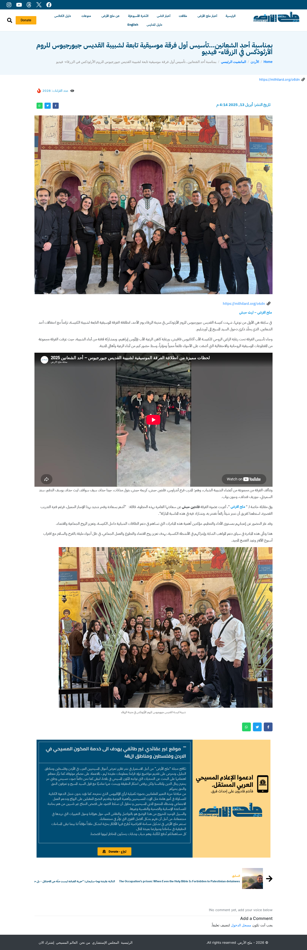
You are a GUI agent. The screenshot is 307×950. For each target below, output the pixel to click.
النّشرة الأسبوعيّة (138, 16)
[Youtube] (19, 4)
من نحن (84, 942)
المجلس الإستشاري (105, 942)
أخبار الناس (163, 16)
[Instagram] (8, 4)
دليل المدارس (154, 24)
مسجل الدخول (241, 925)
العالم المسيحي (66, 942)
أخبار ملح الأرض (207, 16)
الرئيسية (231, 16)
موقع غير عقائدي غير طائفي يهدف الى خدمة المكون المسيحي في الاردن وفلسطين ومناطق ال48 (116, 752)
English (132, 24)
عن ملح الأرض (110, 16)
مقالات (183, 16)
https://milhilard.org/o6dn (279, 79)
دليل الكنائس (62, 16)
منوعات (86, 16)
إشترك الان (46, 942)
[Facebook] (49, 4)
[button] (114, 752)
